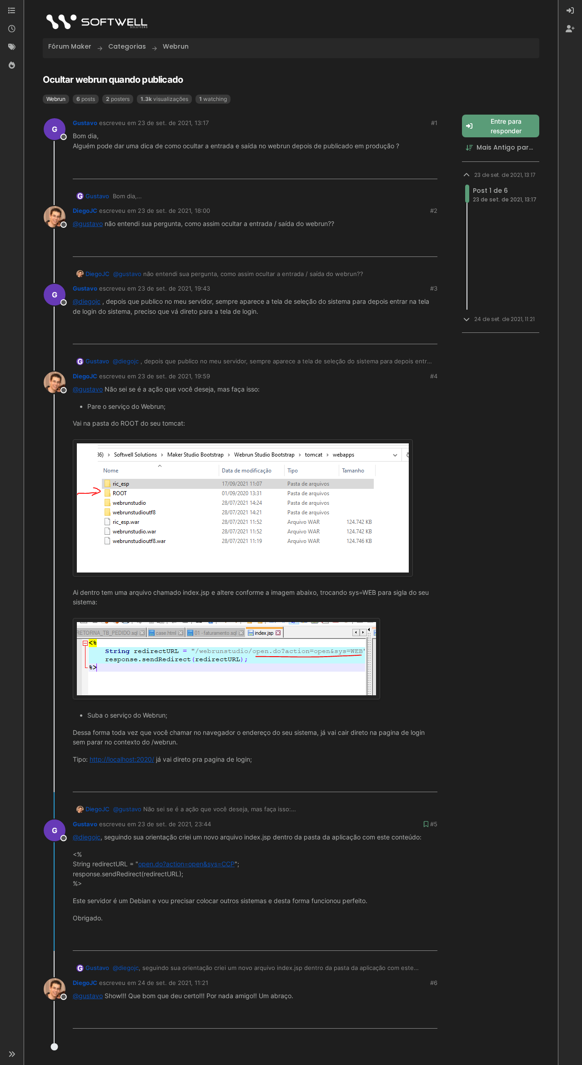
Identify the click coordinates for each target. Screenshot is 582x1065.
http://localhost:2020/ (122, 759)
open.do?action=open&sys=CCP (186, 864)
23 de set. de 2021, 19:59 (174, 376)
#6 (433, 982)
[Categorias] (12, 11)
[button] (12, 1054)
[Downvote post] (429, 168)
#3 (433, 288)
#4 (433, 376)
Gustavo (85, 122)
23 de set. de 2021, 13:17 (173, 122)
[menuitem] (570, 11)
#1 (434, 122)
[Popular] (12, 65)
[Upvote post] (399, 168)
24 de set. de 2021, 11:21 (173, 982)
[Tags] (12, 47)
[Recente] (12, 29)
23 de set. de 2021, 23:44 (174, 824)
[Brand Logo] (96, 22)
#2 (433, 210)
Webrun (55, 98)
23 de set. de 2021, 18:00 (174, 210)
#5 (433, 824)
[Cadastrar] (570, 29)
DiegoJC (85, 210)
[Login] (570, 11)
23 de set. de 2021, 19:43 (174, 288)
